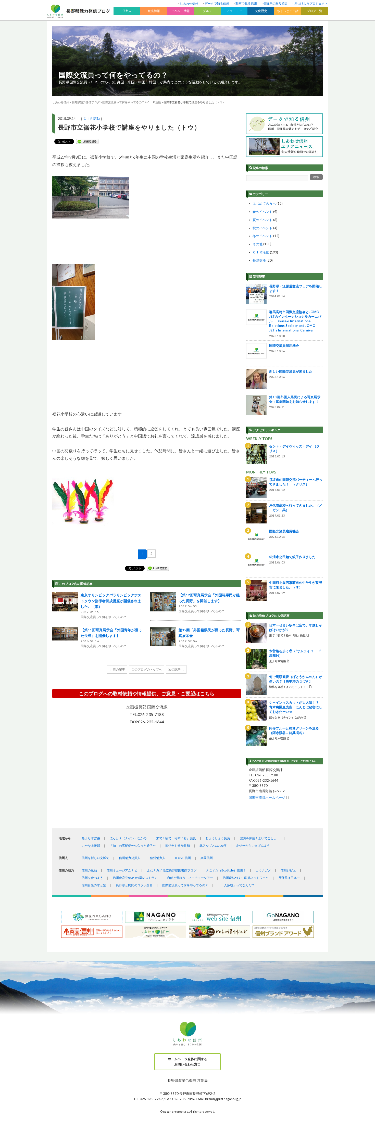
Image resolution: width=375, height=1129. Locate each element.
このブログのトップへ (146, 669)
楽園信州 (207, 858)
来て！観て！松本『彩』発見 (176, 838)
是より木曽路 (91, 838)
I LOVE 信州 (183, 858)
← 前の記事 (117, 669)
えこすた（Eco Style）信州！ (226, 870)
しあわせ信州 (189, 3)
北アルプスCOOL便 (213, 846)
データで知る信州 (217, 3)
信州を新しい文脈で (95, 858)
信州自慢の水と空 (94, 885)
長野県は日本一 (289, 878)
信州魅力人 (157, 858)
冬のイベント (262, 236)
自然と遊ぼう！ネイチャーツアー (190, 878)
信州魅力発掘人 (129, 858)
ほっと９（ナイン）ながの (128, 838)
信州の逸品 (89, 870)
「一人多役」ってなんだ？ (236, 885)
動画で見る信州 (246, 3)
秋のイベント (262, 228)
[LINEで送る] (87, 141)
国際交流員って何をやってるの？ (113, 74)
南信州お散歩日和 (177, 846)
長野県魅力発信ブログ (86, 102)
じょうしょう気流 (218, 838)
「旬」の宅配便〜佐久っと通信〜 (133, 846)
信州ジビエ (288, 870)
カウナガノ (263, 870)
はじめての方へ (264, 203)
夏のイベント (262, 220)
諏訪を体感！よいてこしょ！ (260, 838)
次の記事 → (176, 669)
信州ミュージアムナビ (122, 870)
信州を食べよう (92, 878)
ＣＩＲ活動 (91, 119)
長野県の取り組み (275, 3)
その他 (257, 244)
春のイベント (262, 212)
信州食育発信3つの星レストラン (135, 878)
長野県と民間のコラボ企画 (134, 885)
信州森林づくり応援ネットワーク (246, 878)
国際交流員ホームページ (267, 797)
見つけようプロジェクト (311, 3)
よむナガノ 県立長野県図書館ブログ (171, 870)
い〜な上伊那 (91, 846)
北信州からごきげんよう (253, 846)
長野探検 (259, 260)
